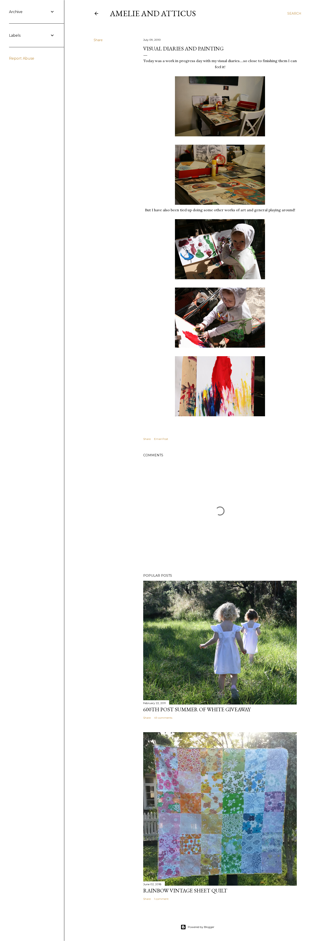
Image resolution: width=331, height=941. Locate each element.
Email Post (161, 439)
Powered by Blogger (201, 927)
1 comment (161, 898)
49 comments (163, 717)
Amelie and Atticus (153, 13)
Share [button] (98, 40)
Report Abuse (21, 58)
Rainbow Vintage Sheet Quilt (185, 890)
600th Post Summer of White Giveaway (197, 709)
